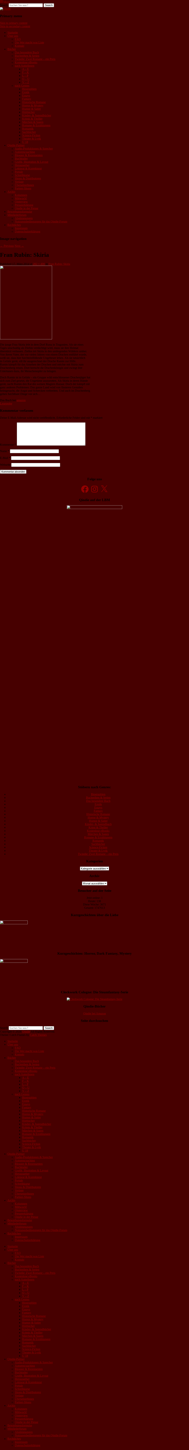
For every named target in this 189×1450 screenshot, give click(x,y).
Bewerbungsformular (19, 211)
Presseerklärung (24, 205)
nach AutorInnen (24, 65)
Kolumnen (21, 195)
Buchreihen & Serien (27, 55)
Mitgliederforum (16, 214)
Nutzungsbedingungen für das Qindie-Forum (41, 221)
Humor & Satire (31, 108)
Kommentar (8, 444)
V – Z (25, 82)
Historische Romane (34, 102)
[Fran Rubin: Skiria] (26, 338)
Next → (19, 245)
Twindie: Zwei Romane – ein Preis (35, 59)
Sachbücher (29, 132)
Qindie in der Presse (26, 208)
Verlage (19, 181)
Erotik (25, 92)
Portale (19, 171)
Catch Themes (38, 1034)
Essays (26, 95)
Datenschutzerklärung (27, 231)
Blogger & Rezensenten (29, 155)
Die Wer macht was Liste (29, 42)
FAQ (18, 39)
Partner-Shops (23, 188)
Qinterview (21, 201)
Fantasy (26, 98)
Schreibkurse (22, 175)
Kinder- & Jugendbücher (36, 115)
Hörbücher (28, 112)
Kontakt (19, 45)
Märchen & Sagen (32, 122)
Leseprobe (6, 403)
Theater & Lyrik (31, 138)
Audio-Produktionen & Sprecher (34, 148)
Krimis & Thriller (32, 118)
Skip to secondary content (15, 26)
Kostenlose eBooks (26, 62)
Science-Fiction (31, 135)
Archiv (11, 191)
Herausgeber (22, 165)
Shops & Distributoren (28, 178)
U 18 (25, 142)
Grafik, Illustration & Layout (31, 161)
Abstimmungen (24, 218)
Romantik (28, 128)
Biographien (29, 88)
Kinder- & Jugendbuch (98, 824)
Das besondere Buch (27, 52)
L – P (25, 75)
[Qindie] (5, 8)
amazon (21, 400)
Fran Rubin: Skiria (59, 263)
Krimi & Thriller (98, 827)
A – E (25, 69)
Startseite (12, 32)
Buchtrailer (21, 158)
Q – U (26, 79)
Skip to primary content (13, 23)
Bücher (11, 49)
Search (4, 5)
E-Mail (5, 457)
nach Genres (22, 85)
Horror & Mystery (32, 105)
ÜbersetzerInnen (24, 185)
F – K (25, 72)
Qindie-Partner (16, 145)
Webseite (5, 464)
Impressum (21, 228)
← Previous (7, 245)
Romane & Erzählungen (36, 125)
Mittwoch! (21, 198)
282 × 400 (39, 263)
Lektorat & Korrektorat (28, 168)
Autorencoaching (25, 151)
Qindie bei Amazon (94, 1013)
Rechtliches (14, 224)
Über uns (12, 35)
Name (4, 451)
